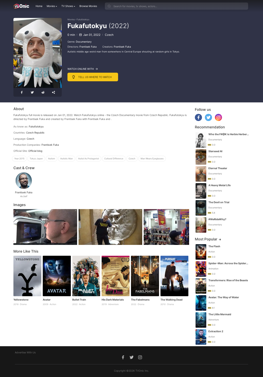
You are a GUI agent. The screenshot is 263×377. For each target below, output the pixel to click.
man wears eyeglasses (152, 158)
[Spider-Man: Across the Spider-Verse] (201, 269)
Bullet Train (79, 299)
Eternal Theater (217, 168)
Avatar (47, 299)
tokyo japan (36, 158)
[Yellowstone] (27, 276)
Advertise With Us (25, 352)
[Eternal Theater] (201, 174)
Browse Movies (88, 6)
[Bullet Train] (86, 276)
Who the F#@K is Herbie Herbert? (228, 134)
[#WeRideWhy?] (201, 225)
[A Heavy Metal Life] (201, 191)
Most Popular (206, 239)
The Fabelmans (140, 299)
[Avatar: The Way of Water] (201, 303)
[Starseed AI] (201, 157)
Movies (51, 6)
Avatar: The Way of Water (223, 297)
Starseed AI (215, 151)
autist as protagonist (88, 158)
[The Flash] (201, 252)
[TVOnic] (21, 6)
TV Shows (67, 6)
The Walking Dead (171, 299)
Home (39, 6)
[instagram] (218, 120)
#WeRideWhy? (217, 219)
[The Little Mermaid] (201, 320)
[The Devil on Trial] (201, 208)
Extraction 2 (215, 331)
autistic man (66, 158)
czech (132, 158)
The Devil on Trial (218, 202)
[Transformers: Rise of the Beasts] (201, 286)
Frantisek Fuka (88, 46)
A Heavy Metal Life (219, 185)
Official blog (35, 150)
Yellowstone (20, 299)
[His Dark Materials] (116, 276)
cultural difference (113, 158)
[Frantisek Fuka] (23, 180)
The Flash (214, 246)
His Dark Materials (113, 299)
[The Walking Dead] (174, 276)
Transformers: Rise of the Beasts (228, 280)
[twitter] (208, 120)
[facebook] (198, 120)
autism (51, 158)
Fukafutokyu (83, 19)
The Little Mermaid (219, 314)
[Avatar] (57, 276)
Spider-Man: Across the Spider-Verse (228, 263)
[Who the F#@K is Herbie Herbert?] (201, 140)
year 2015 (19, 158)
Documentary (84, 41)
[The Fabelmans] (145, 276)
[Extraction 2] (201, 337)
